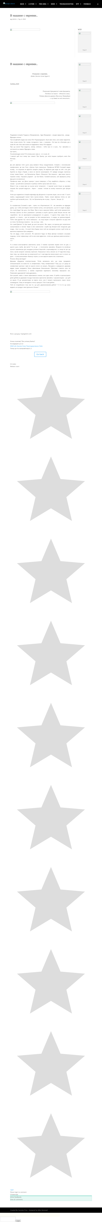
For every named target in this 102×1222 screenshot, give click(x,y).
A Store (31, 4)
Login (12, 1190)
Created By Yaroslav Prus (19, 1210)
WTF (77, 4)
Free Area (42, 4)
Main (22, 4)
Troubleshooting (66, 4)
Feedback (87, 4)
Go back (40, 354)
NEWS (53, 4)
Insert (18, 1221)
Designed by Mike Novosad (38, 1210)
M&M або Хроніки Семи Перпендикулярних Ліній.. (26, 346)
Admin (14, 19)
